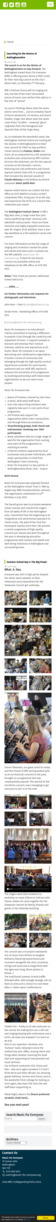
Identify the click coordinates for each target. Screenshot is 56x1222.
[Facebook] (5, 5)
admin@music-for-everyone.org (23, 1175)
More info (27, 1219)
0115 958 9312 (13, 1171)
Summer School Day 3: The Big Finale (27, 562)
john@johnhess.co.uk (37, 304)
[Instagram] (18, 5)
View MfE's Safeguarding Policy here (21, 1182)
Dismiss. (46, 1218)
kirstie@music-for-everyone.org (24, 322)
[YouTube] (24, 5)
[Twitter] (12, 5)
